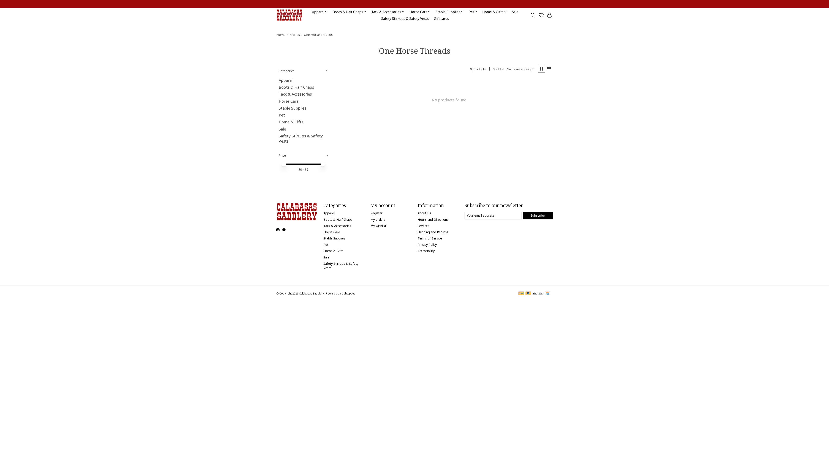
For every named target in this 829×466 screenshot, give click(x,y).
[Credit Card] (547, 293)
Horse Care (289, 101)
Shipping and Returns (433, 232)
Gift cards (441, 18)
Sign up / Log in (541, 4)
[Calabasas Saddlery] (289, 15)
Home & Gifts (291, 121)
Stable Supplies (292, 108)
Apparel (286, 80)
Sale (515, 12)
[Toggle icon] (533, 15)
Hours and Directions (433, 219)
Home (280, 34)
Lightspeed (349, 293)
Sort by (498, 69)
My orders (377, 219)
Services (423, 226)
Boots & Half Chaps (296, 87)
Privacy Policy (427, 244)
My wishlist (378, 226)
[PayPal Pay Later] (528, 293)
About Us (424, 213)
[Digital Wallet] (538, 293)
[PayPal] (521, 293)
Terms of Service (430, 238)
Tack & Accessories (295, 94)
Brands (295, 34)
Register (376, 213)
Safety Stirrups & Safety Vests (405, 18)
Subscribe (538, 215)
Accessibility (426, 251)
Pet (282, 115)
